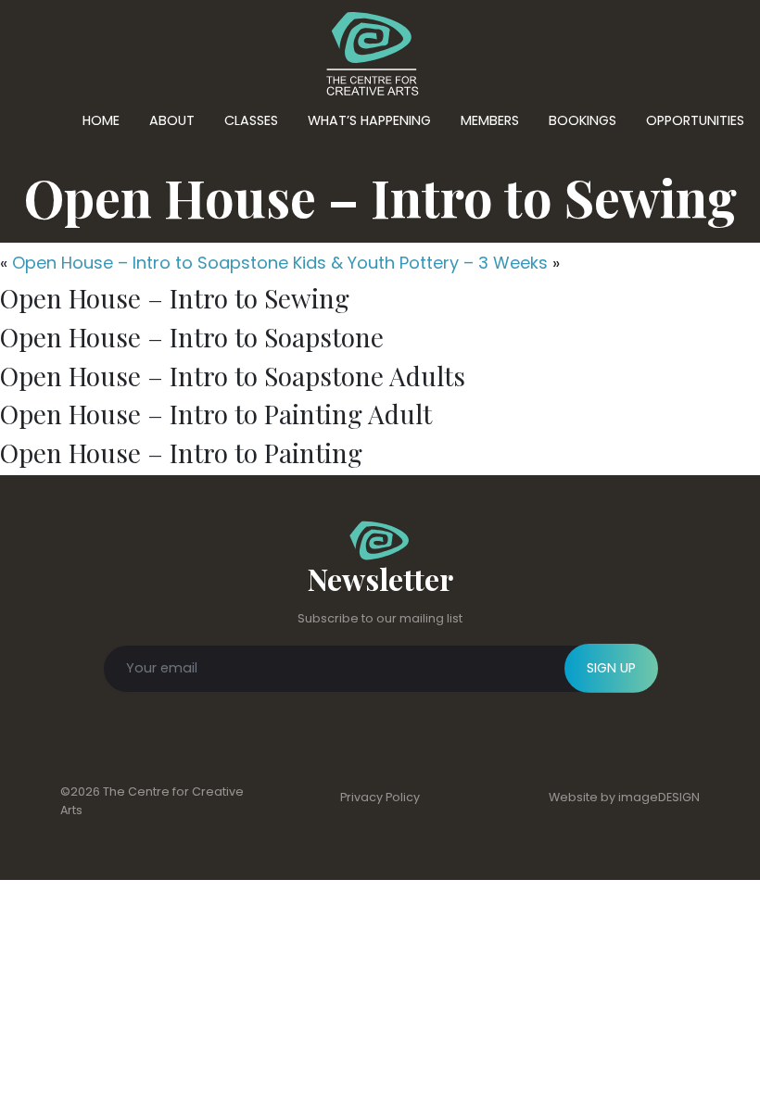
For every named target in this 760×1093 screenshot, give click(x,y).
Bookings (582, 120)
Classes (251, 120)
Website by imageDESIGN (624, 797)
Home (101, 120)
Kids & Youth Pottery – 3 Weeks (420, 262)
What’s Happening (369, 120)
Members (490, 120)
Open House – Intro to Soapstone (150, 262)
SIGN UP (611, 668)
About (172, 120)
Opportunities (695, 120)
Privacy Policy (380, 797)
